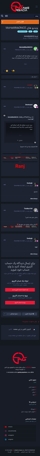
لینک (25, 64)
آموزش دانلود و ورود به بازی (28, 412)
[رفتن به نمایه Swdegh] (35, 184)
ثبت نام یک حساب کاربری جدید (20, 290)
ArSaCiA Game (18, 450)
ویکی (33, 392)
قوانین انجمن (20, 22)
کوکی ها (9, 452)
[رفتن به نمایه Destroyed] (35, 106)
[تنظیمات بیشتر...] (5, 49)
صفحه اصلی (32, 387)
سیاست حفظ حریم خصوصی (28, 452)
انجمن (33, 390)
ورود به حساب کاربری (20, 303)
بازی (34, 395)
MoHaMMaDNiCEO (13, 117)
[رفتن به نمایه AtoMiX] (35, 86)
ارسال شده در (23, 50)
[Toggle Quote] (32, 117)
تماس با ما (16, 452)
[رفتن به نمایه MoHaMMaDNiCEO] (35, 49)
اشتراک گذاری (29, 314)
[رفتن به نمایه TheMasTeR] (35, 210)
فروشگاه (33, 409)
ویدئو (24, 38)
